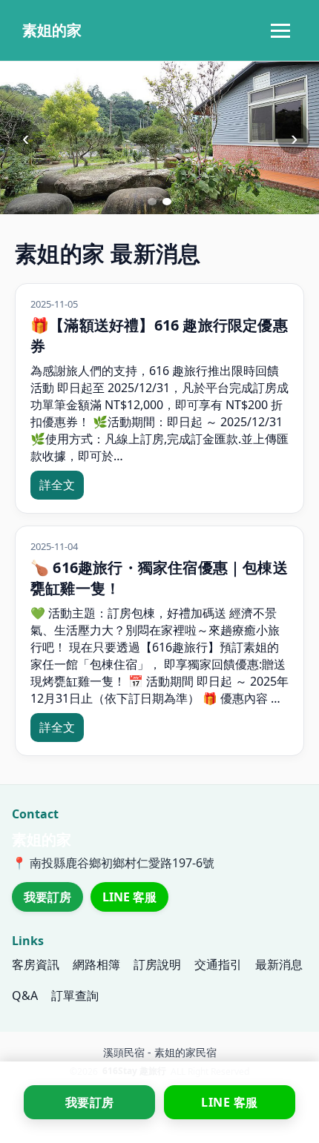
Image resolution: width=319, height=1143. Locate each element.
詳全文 (57, 485)
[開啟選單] (280, 30)
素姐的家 (52, 30)
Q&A (25, 995)
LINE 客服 (129, 897)
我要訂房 (47, 897)
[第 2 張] (166, 201)
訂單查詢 (75, 995)
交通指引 (218, 964)
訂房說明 (157, 964)
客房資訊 (35, 964)
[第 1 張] (152, 201)
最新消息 (279, 964)
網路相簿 (96, 964)
